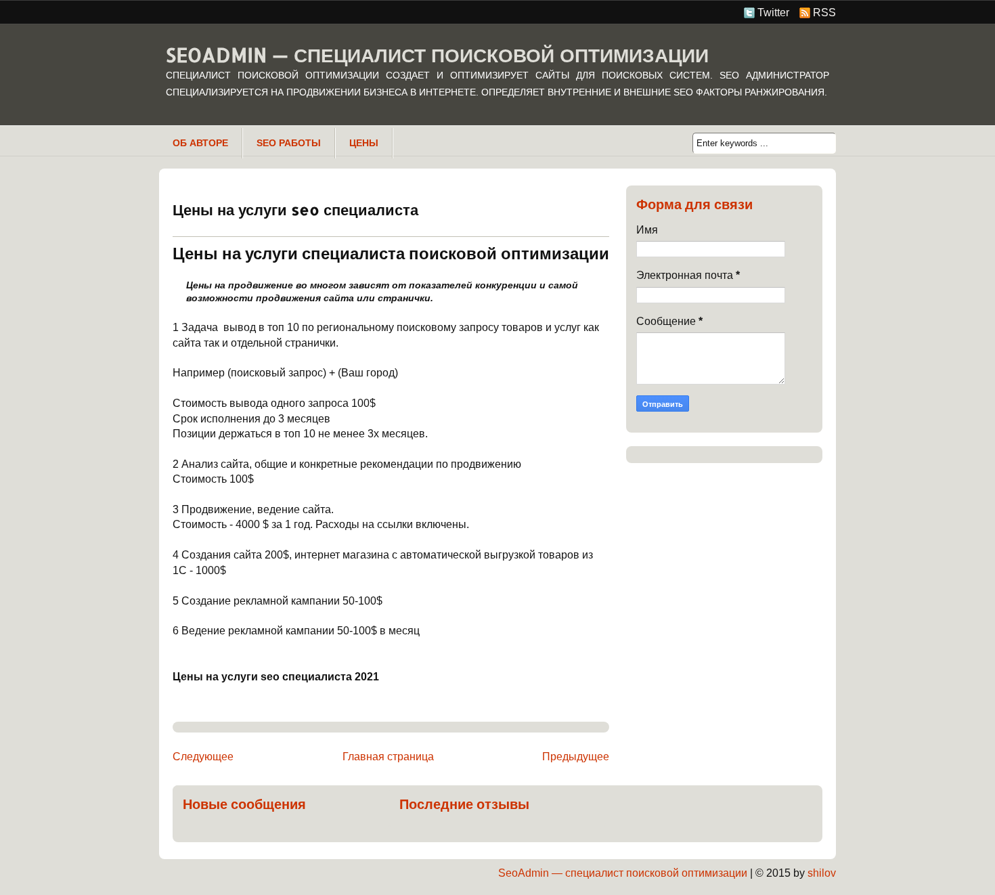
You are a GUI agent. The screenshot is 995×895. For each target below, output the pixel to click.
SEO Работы (289, 142)
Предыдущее (575, 756)
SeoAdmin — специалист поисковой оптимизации (437, 55)
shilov (822, 873)
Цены (363, 142)
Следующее (203, 756)
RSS (824, 12)
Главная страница (388, 756)
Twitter (773, 12)
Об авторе (200, 142)
